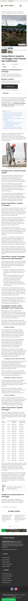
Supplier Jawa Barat (7, 580)
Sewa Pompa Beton (7, 576)
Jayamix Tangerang (7, 564)
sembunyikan (7, 111)
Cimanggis (4, 105)
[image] (9, 5)
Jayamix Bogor (6, 559)
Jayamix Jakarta (6, 557)
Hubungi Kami (10, 86)
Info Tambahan (16, 93)
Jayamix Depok (6, 562)
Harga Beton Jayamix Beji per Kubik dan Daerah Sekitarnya (7, 517)
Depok (14, 66)
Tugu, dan (8, 76)
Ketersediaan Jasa (6, 573)
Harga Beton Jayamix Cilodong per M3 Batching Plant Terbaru (20, 517)
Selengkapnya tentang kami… (9, 549)
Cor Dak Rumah (6, 582)
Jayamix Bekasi (6, 566)
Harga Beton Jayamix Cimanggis (10, 506)
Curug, (8, 74)
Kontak (11, 1)
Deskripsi (6, 93)
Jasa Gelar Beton (6, 578)
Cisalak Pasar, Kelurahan (12, 75)
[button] (2, 5)
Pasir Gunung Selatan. (16, 76)
